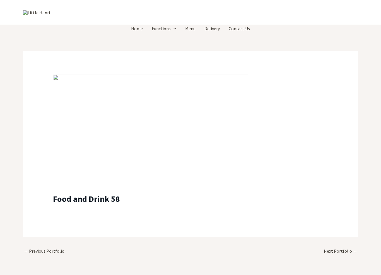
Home (137, 28)
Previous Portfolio (44, 251)
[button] (173, 28)
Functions (161, 28)
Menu (190, 28)
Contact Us (239, 28)
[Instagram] (355, 12)
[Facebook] (342, 12)
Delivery (212, 28)
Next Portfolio (340, 251)
